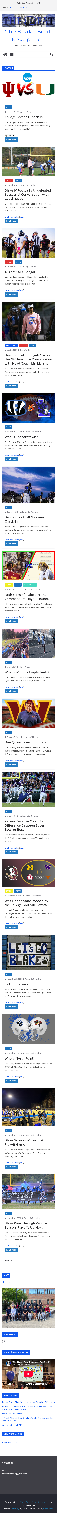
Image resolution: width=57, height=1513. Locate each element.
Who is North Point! (19, 1058)
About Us (6, 1282)
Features (9, 180)
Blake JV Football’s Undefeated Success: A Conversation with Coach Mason (28, 194)
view (21, 217)
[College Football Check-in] (28, 88)
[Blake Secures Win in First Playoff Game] (28, 1107)
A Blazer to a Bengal (20, 272)
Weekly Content (30, 585)
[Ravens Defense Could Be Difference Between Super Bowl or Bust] (28, 789)
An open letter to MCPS (12, 1425)
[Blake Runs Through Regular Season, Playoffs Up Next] (28, 1191)
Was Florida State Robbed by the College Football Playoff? (26, 903)
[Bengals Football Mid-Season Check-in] (28, 485)
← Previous (8, 1260)
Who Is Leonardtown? (21, 437)
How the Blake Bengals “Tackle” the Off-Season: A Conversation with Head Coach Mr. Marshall (28, 359)
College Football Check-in (24, 117)
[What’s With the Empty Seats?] (28, 643)
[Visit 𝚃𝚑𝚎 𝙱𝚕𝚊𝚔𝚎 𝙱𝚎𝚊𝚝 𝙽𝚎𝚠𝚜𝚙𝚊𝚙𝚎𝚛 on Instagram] (3, 1342)
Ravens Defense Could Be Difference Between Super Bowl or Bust (25, 825)
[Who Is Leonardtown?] (28, 408)
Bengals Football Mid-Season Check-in (26, 519)
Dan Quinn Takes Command (26, 742)
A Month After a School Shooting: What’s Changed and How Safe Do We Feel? (31, 8)
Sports (8, 107)
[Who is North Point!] (28, 1029)
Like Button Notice (12, 217)
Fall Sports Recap (18, 984)
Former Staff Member (33, 431)
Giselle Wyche (30, 185)
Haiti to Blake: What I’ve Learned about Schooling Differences (28, 1402)
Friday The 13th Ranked (12, 1413)
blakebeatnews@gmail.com (14, 1473)
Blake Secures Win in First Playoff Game (24, 1142)
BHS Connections (9, 1442)
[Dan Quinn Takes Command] (28, 713)
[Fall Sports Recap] (28, 952)
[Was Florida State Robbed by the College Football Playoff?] (28, 873)
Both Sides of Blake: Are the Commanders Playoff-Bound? (27, 596)
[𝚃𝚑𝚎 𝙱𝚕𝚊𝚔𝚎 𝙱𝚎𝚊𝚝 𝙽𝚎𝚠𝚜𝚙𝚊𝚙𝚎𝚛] (5, 54)
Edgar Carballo (30, 267)
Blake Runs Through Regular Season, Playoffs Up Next (26, 1225)
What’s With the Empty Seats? (27, 672)
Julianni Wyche (24, 667)
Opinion (9, 585)
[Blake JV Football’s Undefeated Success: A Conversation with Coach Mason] (28, 161)
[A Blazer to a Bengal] (28, 243)
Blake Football (11, 345)
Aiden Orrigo (27, 112)
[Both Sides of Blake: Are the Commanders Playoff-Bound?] (28, 565)
